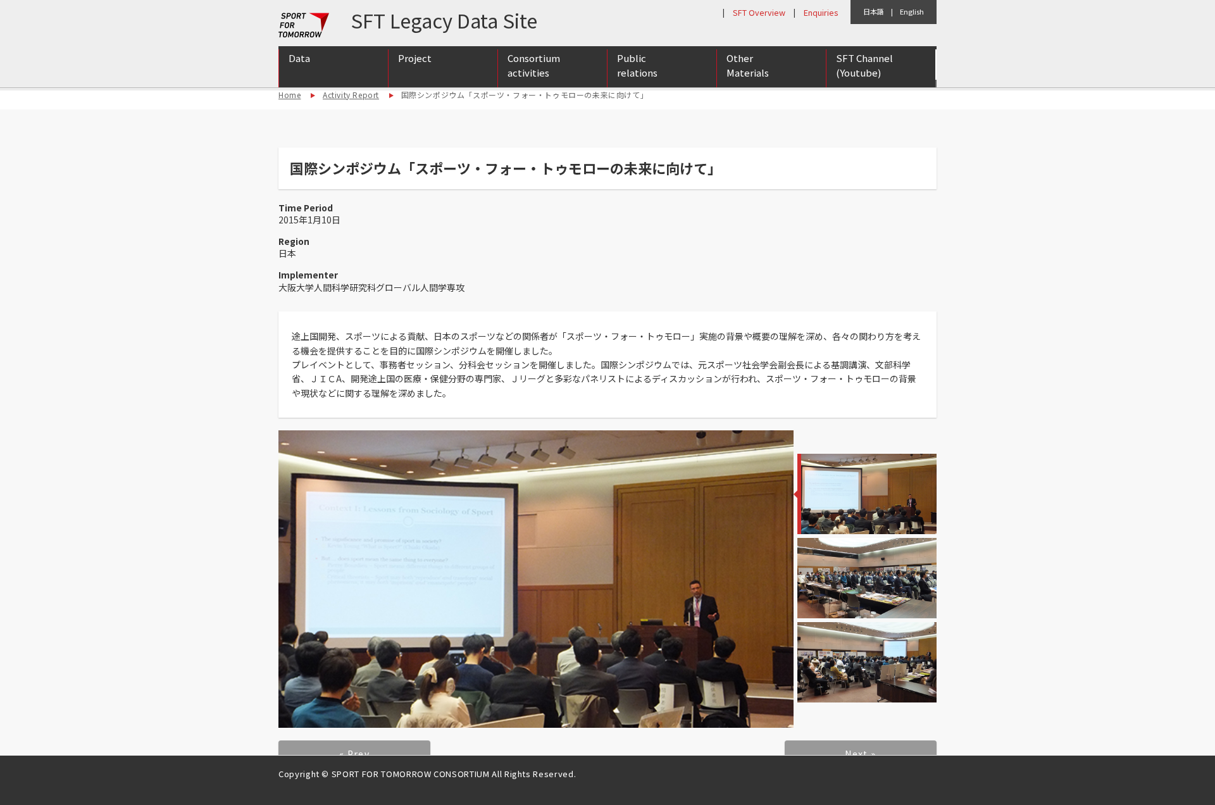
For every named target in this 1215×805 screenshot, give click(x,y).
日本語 (873, 11)
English (912, 11)
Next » (860, 753)
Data (299, 58)
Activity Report (351, 94)
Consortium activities (534, 65)
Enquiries (821, 12)
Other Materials (747, 65)
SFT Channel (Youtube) (864, 65)
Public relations (637, 65)
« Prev (354, 753)
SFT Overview (759, 12)
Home (289, 94)
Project (415, 58)
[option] (536, 579)
